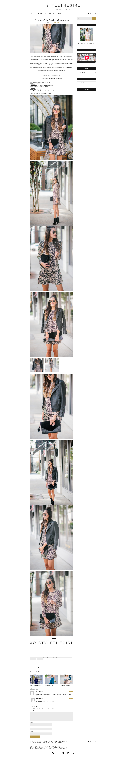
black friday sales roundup (55, 657)
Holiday (44, 17)
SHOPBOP (33, 87)
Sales (52, 17)
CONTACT (60, 13)
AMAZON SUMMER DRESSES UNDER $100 (58, 741)
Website (31, 731)
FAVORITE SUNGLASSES (50, 743)
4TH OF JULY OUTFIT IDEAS (36, 741)
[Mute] (93, 62)
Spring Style (56, 17)
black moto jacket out (66, 657)
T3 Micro (33, 93)
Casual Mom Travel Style (65, 685)
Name (31, 722)
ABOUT (54, 13)
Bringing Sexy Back (49, 685)
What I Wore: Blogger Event (35, 685)
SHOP (59, 746)
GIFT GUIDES (47, 13)
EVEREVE (33, 85)
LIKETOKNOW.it (38, 13)
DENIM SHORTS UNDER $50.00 (36, 743)
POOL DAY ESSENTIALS (35, 746)
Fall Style (39, 17)
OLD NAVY (33, 83)
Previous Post (40, 667)
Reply (71, 691)
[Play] (78, 62)
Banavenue (54, 637)
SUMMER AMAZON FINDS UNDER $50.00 (38, 747)
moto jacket (50, 70)
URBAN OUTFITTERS (35, 90)
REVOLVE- (33, 89)
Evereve (49, 67)
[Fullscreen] (95, 62)
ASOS (32, 82)
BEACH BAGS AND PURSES (35, 742)
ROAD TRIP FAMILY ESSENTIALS (49, 746)
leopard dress (69, 67)
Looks (48, 17)
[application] (86, 58)
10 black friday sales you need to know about (39, 657)
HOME (31, 13)
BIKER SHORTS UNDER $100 (49, 742)
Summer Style (64, 17)
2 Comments (56, 22)
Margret (39, 698)
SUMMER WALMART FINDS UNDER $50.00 (58, 747)
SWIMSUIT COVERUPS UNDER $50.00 (38, 748)
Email (31, 727)
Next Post (62, 667)
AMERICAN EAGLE (34, 86)
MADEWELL (33, 92)
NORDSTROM (34, 81)
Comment (32, 710)
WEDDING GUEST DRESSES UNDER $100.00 (57, 748)
